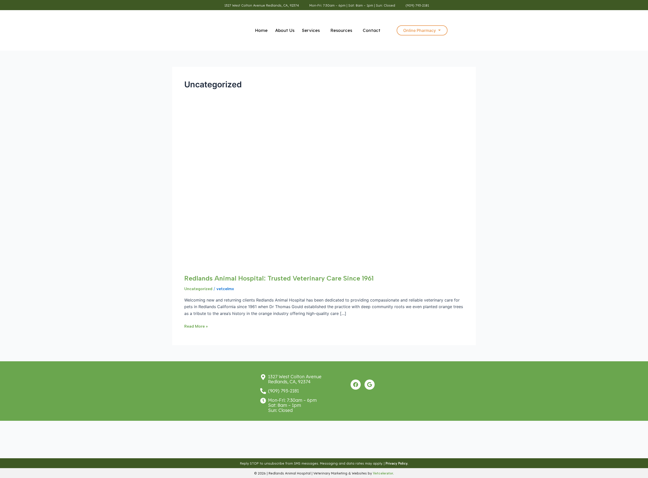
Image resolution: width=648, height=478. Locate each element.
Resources (341, 30)
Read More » (196, 326)
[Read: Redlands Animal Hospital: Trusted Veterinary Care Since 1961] (298, 191)
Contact (371, 30)
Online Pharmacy (419, 30)
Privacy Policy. (397, 463)
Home (261, 30)
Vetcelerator (383, 473)
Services (311, 30)
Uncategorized (198, 288)
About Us (284, 30)
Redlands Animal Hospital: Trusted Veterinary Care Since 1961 (279, 278)
